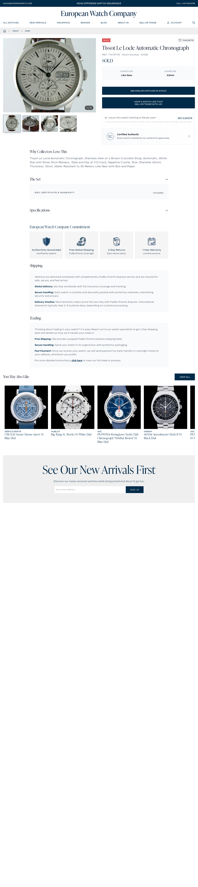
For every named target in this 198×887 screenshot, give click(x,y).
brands (85, 23)
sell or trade (147, 23)
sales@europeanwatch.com (17, 3)
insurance (63, 23)
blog (104, 23)
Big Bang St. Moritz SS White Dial (71, 434)
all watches (11, 23)
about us (123, 23)
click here (76, 360)
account (176, 23)
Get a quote (185, 118)
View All (185, 377)
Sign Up (134, 490)
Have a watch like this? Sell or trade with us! (148, 102)
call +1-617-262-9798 (185, 3)
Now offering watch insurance (99, 3)
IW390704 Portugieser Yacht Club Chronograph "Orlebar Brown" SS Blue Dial (117, 438)
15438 (27, 31)
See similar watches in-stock (148, 91)
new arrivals (38, 23)
